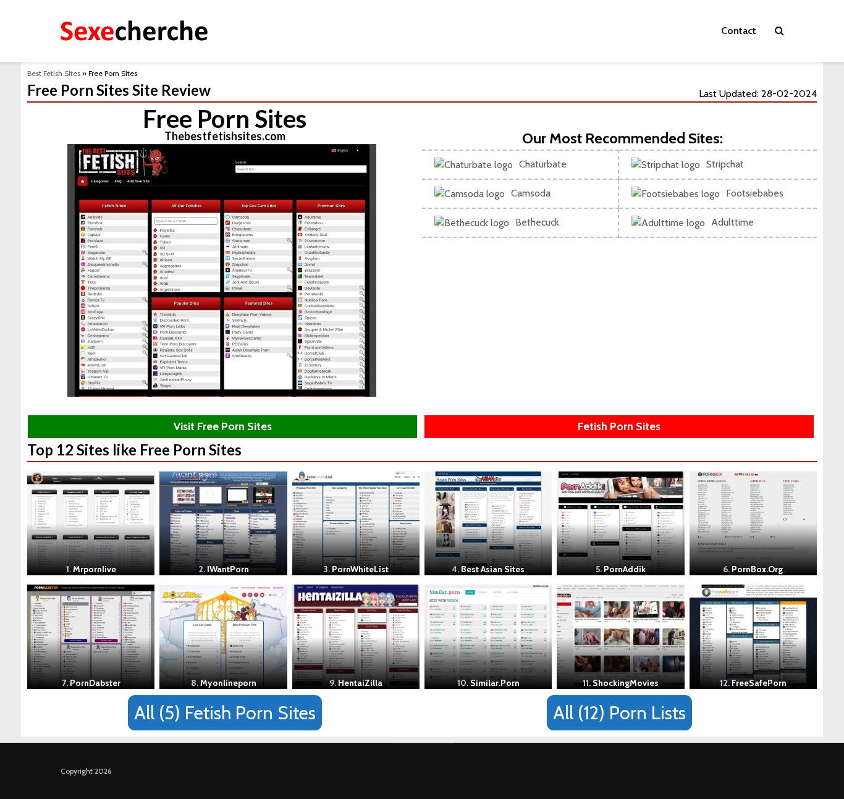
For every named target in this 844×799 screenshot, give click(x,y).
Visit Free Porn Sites (223, 426)
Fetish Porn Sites (619, 426)
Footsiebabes (754, 193)
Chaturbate (543, 164)
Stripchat (725, 164)
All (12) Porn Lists (619, 712)
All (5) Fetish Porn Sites (225, 712)
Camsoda (531, 193)
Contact (738, 30)
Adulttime (732, 222)
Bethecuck (537, 222)
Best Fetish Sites (53, 73)
